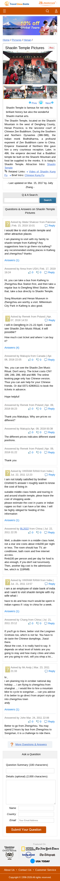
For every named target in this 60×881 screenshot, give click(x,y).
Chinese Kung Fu (34, 175)
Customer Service (45, 869)
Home (6, 40)
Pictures (16, 40)
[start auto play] (41, 103)
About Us (9, 869)
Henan (27, 40)
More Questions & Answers (31, 744)
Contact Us (24, 869)
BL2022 (24, 528)
